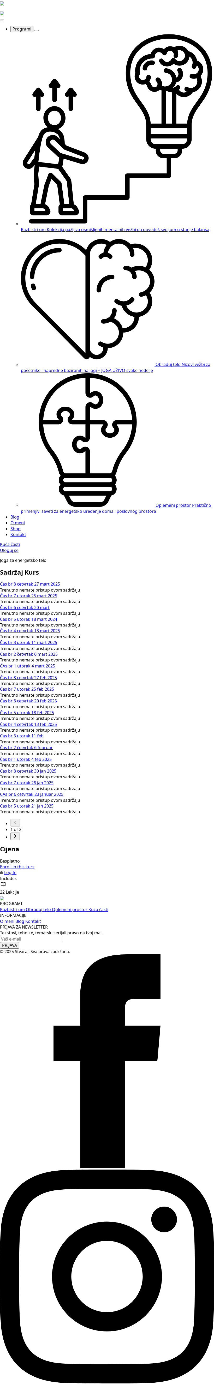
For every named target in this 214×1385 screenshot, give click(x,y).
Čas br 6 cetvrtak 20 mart (25, 607)
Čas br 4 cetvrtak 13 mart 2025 (30, 631)
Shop (15, 529)
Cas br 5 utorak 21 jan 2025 (27, 806)
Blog (14, 517)
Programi (22, 29)
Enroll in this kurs (17, 867)
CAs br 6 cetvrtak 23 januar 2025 (31, 794)
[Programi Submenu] (36, 30)
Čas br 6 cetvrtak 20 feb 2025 (28, 701)
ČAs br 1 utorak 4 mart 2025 (27, 666)
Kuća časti (98, 909)
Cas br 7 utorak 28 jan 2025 (27, 783)
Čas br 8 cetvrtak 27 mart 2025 (30, 584)
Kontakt (18, 534)
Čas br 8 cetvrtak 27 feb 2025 (28, 678)
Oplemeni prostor (70, 909)
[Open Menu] (2, 20)
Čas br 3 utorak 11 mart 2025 (28, 642)
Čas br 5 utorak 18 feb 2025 (27, 712)
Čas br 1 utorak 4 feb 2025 (26, 759)
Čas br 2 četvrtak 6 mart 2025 (29, 654)
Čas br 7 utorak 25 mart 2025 (28, 596)
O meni (17, 523)
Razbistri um (13, 909)
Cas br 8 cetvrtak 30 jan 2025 (28, 771)
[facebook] (107, 1167)
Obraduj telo (39, 909)
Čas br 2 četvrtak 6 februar (26, 747)
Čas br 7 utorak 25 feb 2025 (27, 689)
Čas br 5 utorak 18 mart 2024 (28, 619)
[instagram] (107, 1382)
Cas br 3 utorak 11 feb (22, 736)
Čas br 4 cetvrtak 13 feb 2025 (28, 724)
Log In (10, 872)
